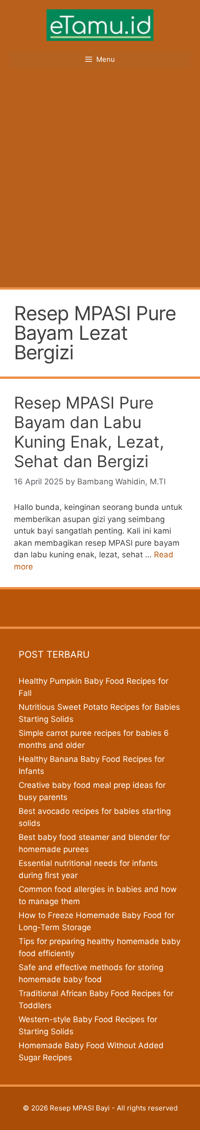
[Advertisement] (100, 183)
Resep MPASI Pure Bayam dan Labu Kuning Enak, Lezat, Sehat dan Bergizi (89, 432)
